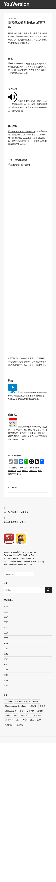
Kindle (35, 701)
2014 (6, 669)
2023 (6, 622)
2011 (6, 685)
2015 (6, 664)
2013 (6, 674)
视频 (38, 395)
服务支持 (9, 720)
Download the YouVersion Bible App (19, 555)
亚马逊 (42, 706)
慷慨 (16, 715)
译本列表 (44, 140)
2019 (6, 643)
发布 (21, 710)
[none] (19, 574)
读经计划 (37, 426)
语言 (39, 720)
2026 (6, 606)
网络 (18, 720)
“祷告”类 (33, 706)
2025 (6, 611)
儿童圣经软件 (10, 710)
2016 (6, 659)
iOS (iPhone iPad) (22, 701)
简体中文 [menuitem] (9, 574)
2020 (6, 638)
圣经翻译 (41, 710)
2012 (6, 680)
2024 (6, 616)
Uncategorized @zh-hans (15, 706)
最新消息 (14, 487)
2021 (6, 632)
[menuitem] (32, 467)
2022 (6, 627)
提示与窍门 (25, 715)
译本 (32, 720)
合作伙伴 (30, 710)
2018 (6, 648)
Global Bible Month (24, 564)
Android (8, 701)
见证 (25, 720)
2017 (6, 653)
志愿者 (8, 715)
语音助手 (9, 724)
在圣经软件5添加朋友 (17, 70)
